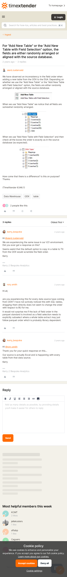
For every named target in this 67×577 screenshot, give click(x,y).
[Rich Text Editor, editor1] (33, 417)
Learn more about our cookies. (33, 556)
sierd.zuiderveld (15, 70)
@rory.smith (11, 346)
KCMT (14, 512)
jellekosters (17, 521)
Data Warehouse (12, 196)
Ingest (8, 34)
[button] (3, 17)
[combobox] (33, 25)
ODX (27, 196)
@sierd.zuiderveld (14, 238)
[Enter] (5, 25)
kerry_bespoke (14, 231)
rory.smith (12, 284)
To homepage (56, 5)
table (35, 196)
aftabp (14, 530)
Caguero (15, 539)
